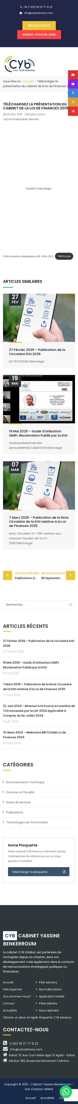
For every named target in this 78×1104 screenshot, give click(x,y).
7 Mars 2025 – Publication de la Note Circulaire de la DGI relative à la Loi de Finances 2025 (39, 521)
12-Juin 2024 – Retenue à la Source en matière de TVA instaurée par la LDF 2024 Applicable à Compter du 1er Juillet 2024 (39, 711)
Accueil (28, 81)
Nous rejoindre (49, 1010)
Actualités (10, 1010)
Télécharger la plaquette (30, 872)
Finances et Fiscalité (20, 792)
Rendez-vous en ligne (39, 35)
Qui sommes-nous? (17, 996)
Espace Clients (39, 25)
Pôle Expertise (12, 989)
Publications (36, 114)
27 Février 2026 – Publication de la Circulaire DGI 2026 (37, 351)
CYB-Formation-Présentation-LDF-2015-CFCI (28, 256)
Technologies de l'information (27, 822)
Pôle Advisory (48, 982)
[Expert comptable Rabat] (20, 61)
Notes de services (18, 802)
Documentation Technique (25, 782)
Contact (9, 1003)
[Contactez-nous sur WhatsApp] (66, 1092)
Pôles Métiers (48, 1003)
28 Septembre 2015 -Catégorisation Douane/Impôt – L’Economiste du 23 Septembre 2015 (58, 575)
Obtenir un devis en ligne (20, 1017)
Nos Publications (50, 989)
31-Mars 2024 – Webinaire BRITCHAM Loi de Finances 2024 (34, 734)
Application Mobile (51, 996)
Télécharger (64, 256)
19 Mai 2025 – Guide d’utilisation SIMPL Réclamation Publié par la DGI (38, 433)
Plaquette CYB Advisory (55, 1017)
